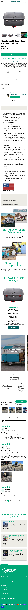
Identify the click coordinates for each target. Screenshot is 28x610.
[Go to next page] (22, 501)
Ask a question (21, 404)
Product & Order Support (8, 581)
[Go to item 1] (5, 410)
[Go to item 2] (12, 410)
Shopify (14, 601)
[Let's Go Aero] (14, 2)
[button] (23, 2)
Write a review (21, 401)
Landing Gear (13, 94)
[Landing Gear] (5, 95)
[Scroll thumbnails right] (25, 410)
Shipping (3, 88)
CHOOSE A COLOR (13, 327)
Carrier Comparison (5, 84)
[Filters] (2, 421)
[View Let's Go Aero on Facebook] (5, 598)
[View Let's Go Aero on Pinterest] (11, 598)
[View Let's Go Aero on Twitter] (8, 598)
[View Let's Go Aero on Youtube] (14, 598)
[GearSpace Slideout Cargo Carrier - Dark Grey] (4, 35)
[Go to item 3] (19, 410)
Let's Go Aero (4, 576)
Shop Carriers (13, 356)
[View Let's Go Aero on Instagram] (2, 598)
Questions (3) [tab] (20, 417)
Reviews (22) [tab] (7, 417)
